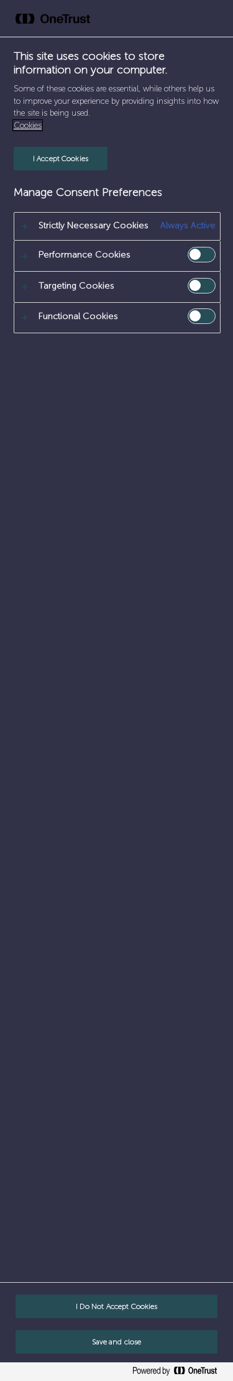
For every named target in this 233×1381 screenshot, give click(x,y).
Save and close (117, 1341)
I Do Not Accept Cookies (117, 1306)
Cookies (28, 125)
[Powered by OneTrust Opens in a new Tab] (179, 1373)
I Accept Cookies (60, 158)
